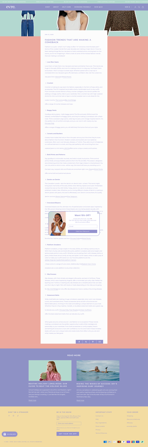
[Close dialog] (98, 213)
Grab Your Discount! (82, 231)
